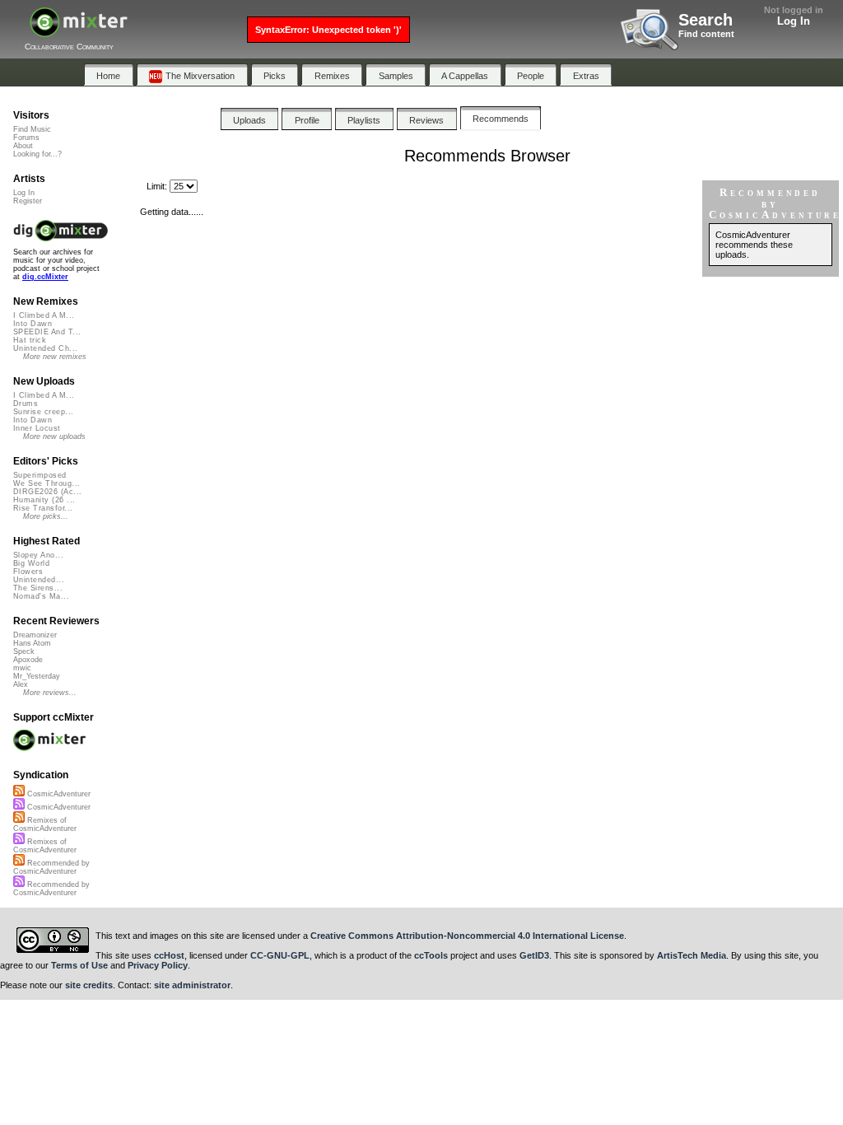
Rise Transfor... (42, 508)
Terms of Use (79, 965)
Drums (25, 403)
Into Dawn (32, 324)
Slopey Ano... (38, 555)
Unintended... (38, 580)
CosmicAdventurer (58, 794)
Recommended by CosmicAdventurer (51, 867)
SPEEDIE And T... (47, 332)
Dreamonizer (35, 635)
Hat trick (29, 340)
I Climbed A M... (43, 315)
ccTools (431, 955)
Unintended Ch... (45, 348)
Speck (24, 651)
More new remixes (54, 356)
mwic (22, 668)
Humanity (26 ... (44, 500)
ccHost (169, 955)
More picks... (45, 516)
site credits (89, 985)
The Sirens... (38, 588)
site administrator (192, 985)
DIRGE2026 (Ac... (47, 492)
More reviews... (50, 693)
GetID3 (534, 955)
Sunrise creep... (43, 412)
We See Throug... (46, 483)
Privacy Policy (158, 965)
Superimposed (40, 475)
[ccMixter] (79, 31)
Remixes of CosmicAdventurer (45, 824)
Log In (793, 21)
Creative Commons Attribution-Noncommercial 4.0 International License (467, 936)
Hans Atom (32, 643)
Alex (20, 684)
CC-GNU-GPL (280, 955)
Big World (31, 563)
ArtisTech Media (691, 955)
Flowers (28, 571)
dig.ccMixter (45, 277)
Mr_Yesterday (36, 676)
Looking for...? (37, 154)
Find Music (32, 129)
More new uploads (54, 436)
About (23, 146)
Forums (26, 137)
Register (27, 201)
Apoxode (28, 660)
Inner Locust (37, 428)
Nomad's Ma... (41, 596)
